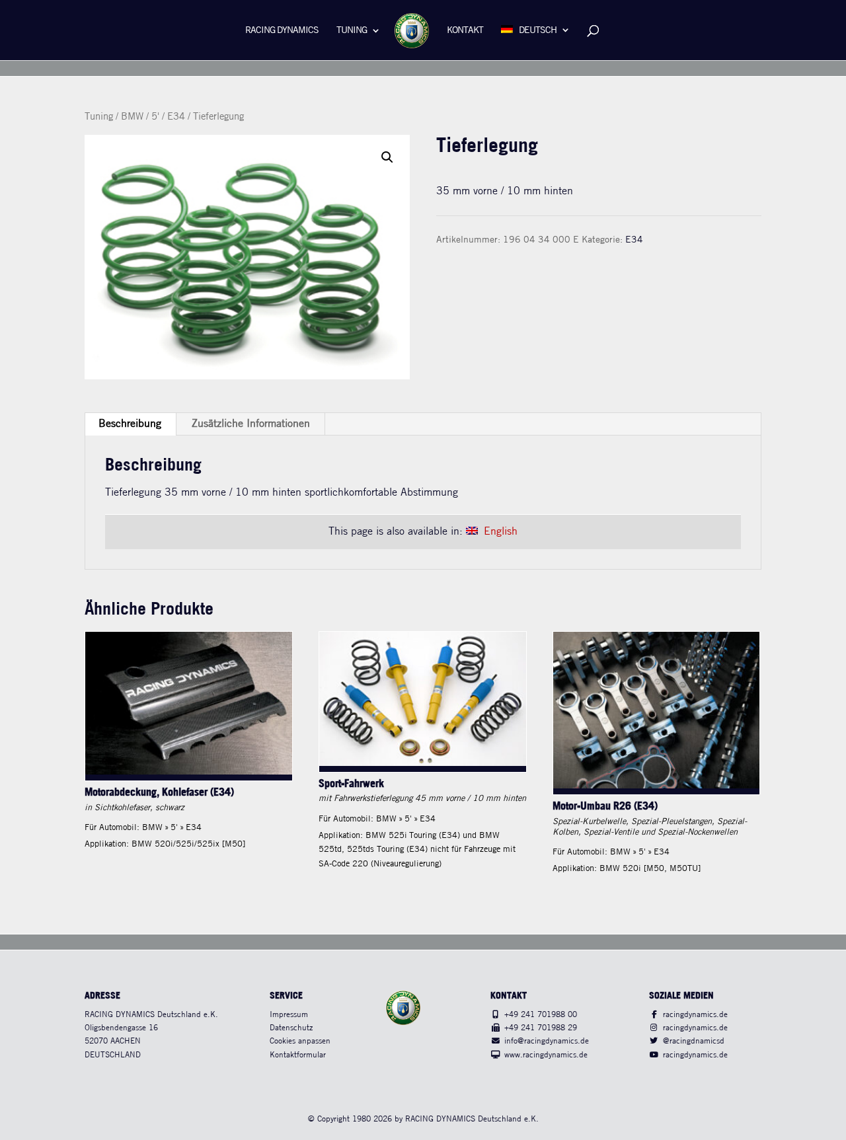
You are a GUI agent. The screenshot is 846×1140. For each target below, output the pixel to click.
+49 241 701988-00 (540, 1014)
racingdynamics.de (695, 1014)
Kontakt (465, 31)
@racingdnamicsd (693, 1041)
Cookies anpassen (300, 1041)
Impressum (289, 1014)
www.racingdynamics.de (546, 1055)
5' (155, 117)
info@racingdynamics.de (546, 1041)
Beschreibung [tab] (129, 424)
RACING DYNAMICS (282, 31)
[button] (387, 157)
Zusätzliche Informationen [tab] (251, 424)
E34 (176, 117)
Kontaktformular (298, 1055)
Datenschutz (291, 1028)
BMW (132, 117)
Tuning (351, 31)
